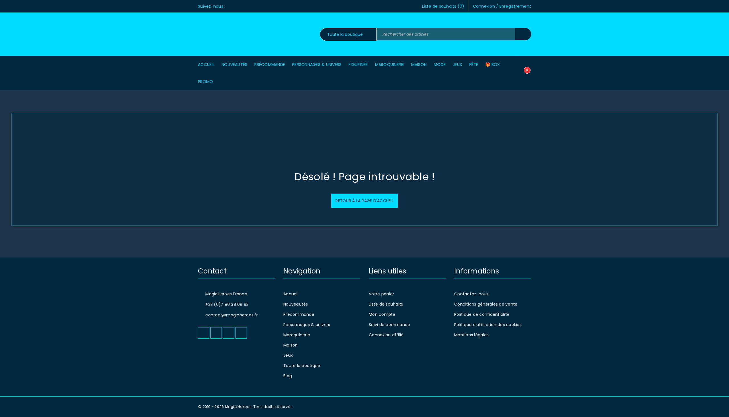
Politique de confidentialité (481, 314)
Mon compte (382, 314)
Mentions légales (471, 335)
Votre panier (381, 294)
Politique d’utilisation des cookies (488, 324)
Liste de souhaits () (443, 6)
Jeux (288, 355)
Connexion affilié (386, 335)
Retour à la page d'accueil (364, 201)
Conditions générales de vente (485, 304)
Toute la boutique (301, 365)
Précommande (298, 314)
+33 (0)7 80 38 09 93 (227, 304)
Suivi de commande (389, 324)
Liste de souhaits (386, 304)
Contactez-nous (471, 294)
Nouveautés (295, 304)
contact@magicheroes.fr (231, 315)
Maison (290, 345)
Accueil (290, 294)
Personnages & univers (306, 324)
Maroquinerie (296, 335)
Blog (287, 376)
